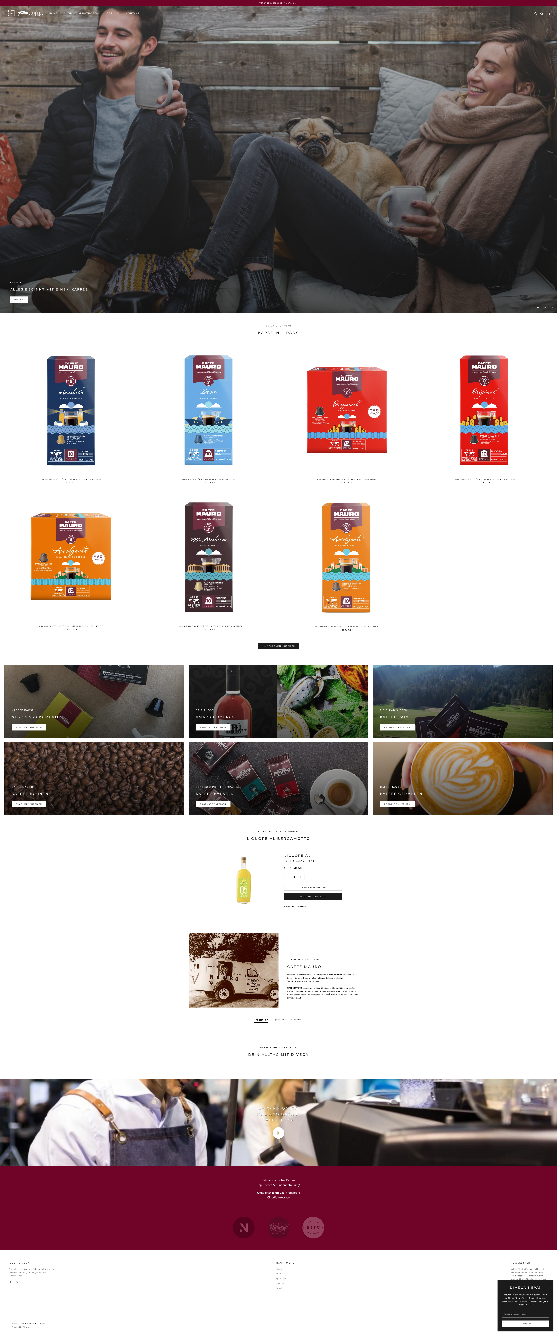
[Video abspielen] (278, 1133)
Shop (68, 13)
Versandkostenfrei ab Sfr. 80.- (278, 3)
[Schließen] (550, 1283)
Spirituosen (88, 13)
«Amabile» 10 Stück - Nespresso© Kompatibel (72, 479)
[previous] (180, 1067)
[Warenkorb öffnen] (548, 13)
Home (53, 13)
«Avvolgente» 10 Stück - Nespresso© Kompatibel (347, 626)
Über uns (112, 13)
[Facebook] (10, 1282)
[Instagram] (17, 1282)
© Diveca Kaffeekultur (28, 1323)
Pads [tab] (292, 333)
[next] (377, 1067)
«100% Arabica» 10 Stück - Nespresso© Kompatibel (210, 626)
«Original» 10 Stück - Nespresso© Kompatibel (485, 479)
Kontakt (133, 13)
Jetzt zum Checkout (313, 897)
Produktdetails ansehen (295, 906)
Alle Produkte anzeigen (278, 646)
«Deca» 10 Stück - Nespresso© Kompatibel (209, 479)
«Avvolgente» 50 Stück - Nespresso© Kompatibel (71, 626)
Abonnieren (525, 1324)
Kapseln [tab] (269, 333)
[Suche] (541, 13)
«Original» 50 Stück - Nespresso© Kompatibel (347, 479)
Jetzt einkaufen (25, 300)
